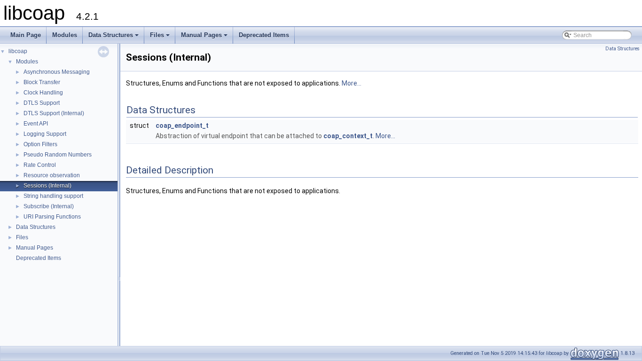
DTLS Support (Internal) (53, 113)
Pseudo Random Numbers (57, 154)
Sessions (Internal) (47, 185)
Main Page (25, 35)
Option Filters (40, 144)
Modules (64, 35)
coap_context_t (348, 136)
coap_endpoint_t (182, 125)
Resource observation (51, 175)
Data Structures (114, 37)
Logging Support (44, 134)
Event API (35, 123)
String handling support (53, 196)
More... (351, 83)
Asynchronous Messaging (56, 72)
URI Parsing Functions (52, 216)
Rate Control (39, 165)
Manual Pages (205, 37)
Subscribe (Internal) (48, 206)
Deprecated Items (264, 35)
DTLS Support (41, 103)
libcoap (17, 51)
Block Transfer (41, 82)
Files (160, 37)
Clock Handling (43, 92)
